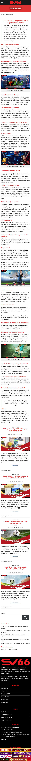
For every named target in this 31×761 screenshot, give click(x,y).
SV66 (2, 14)
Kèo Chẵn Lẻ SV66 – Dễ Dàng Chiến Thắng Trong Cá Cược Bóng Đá (16, 568)
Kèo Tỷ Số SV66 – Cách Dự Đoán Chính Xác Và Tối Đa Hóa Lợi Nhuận (15, 477)
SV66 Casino (17, 401)
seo (22, 434)
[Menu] (2, 2)
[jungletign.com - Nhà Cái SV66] (15, 2)
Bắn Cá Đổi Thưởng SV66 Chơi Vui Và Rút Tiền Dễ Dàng (15, 643)
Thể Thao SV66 (15, 427)
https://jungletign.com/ (13, 727)
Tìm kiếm (3, 613)
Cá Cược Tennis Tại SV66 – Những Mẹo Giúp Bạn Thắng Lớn (15, 429)
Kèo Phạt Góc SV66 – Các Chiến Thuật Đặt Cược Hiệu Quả (15, 522)
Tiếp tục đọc (15, 465)
